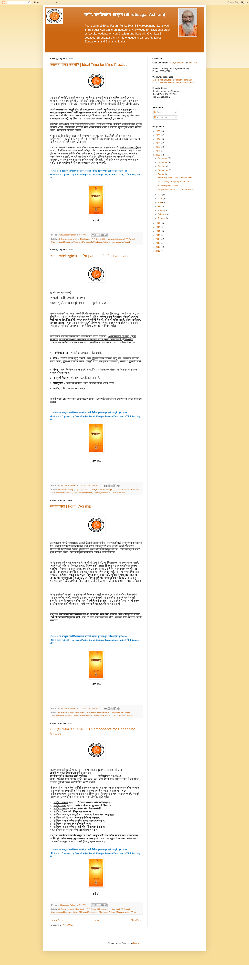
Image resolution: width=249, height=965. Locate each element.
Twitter (171, 63)
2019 (158, 223)
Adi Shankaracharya (66, 239)
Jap (76, 490)
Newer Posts (57, 920)
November (163, 162)
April (160, 206)
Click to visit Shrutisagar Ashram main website (173, 83)
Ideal (77, 239)
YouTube (193, 63)
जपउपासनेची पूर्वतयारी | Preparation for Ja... (175, 182)
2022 (158, 147)
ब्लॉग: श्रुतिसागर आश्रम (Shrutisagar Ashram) (124, 14)
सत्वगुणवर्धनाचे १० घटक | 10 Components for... (177, 189)
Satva (75, 912)
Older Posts (136, 920)
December (163, 158)
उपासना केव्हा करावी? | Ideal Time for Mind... (176, 177)
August (161, 174)
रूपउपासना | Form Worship (70, 506)
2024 (158, 139)
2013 (158, 247)
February (162, 214)
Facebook (180, 63)
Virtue (133, 912)
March (161, 210)
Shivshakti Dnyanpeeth (82, 242)
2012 (158, 251)
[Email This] (93, 235)
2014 (158, 243)
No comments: (94, 485)
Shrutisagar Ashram (101, 242)
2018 (158, 227)
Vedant (127, 242)
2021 (158, 151)
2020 (158, 155)
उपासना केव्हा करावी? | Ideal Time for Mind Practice (89, 64)
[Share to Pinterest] (106, 235)
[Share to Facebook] (102, 235)
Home (96, 920)
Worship (129, 715)
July (160, 194)
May (160, 202)
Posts (159, 112)
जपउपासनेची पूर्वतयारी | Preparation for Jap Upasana (89, 256)
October (162, 166)
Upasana (119, 242)
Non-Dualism (85, 239)
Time (113, 242)
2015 (158, 239)
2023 (158, 143)
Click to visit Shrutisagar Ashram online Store (173, 80)
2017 (158, 231)
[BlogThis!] (96, 235)
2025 (158, 135)
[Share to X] (99, 235)
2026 (158, 131)
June (160, 198)
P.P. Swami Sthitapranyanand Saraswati (108, 239)
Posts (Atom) (68, 925)
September (163, 170)
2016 (158, 235)
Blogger (136, 943)
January (162, 218)
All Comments (163, 117)
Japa (81, 490)
